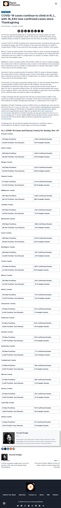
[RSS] (39, 505)
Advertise (22, 495)
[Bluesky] (17, 505)
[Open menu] (56, 3)
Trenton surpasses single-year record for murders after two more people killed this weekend (15, 464)
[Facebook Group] (28, 505)
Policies (55, 495)
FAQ (48, 495)
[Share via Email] (19, 31)
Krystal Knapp (22, 433)
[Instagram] (32, 505)
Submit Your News (9, 495)
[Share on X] (39, 31)
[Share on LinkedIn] (35, 31)
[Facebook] (21, 505)
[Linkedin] (35, 505)
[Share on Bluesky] (32, 31)
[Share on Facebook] (29, 31)
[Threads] (25, 505)
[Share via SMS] (22, 31)
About (42, 495)
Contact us (32, 495)
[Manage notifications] (4, 503)
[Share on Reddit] (25, 31)
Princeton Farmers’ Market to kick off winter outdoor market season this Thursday (47, 464)
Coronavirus (6, 12)
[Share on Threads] (42, 31)
